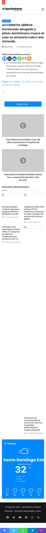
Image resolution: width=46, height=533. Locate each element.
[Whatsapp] (19, 58)
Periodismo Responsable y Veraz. (28, 511)
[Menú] (43, 10)
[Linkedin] (14, 58)
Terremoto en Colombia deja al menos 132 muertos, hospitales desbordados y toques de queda (33, 424)
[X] (9, 58)
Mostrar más (22, 104)
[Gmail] (24, 58)
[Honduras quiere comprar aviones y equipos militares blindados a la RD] (12, 199)
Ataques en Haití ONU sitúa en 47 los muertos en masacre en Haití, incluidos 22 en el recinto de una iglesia (34, 213)
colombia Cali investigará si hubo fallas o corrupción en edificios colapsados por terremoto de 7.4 (11, 233)
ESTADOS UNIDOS (30, 81)
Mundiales (6, 21)
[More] (29, 58)
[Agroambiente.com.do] (12, 9)
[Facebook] (4, 58)
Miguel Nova (8, 47)
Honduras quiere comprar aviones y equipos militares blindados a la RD (10, 210)
